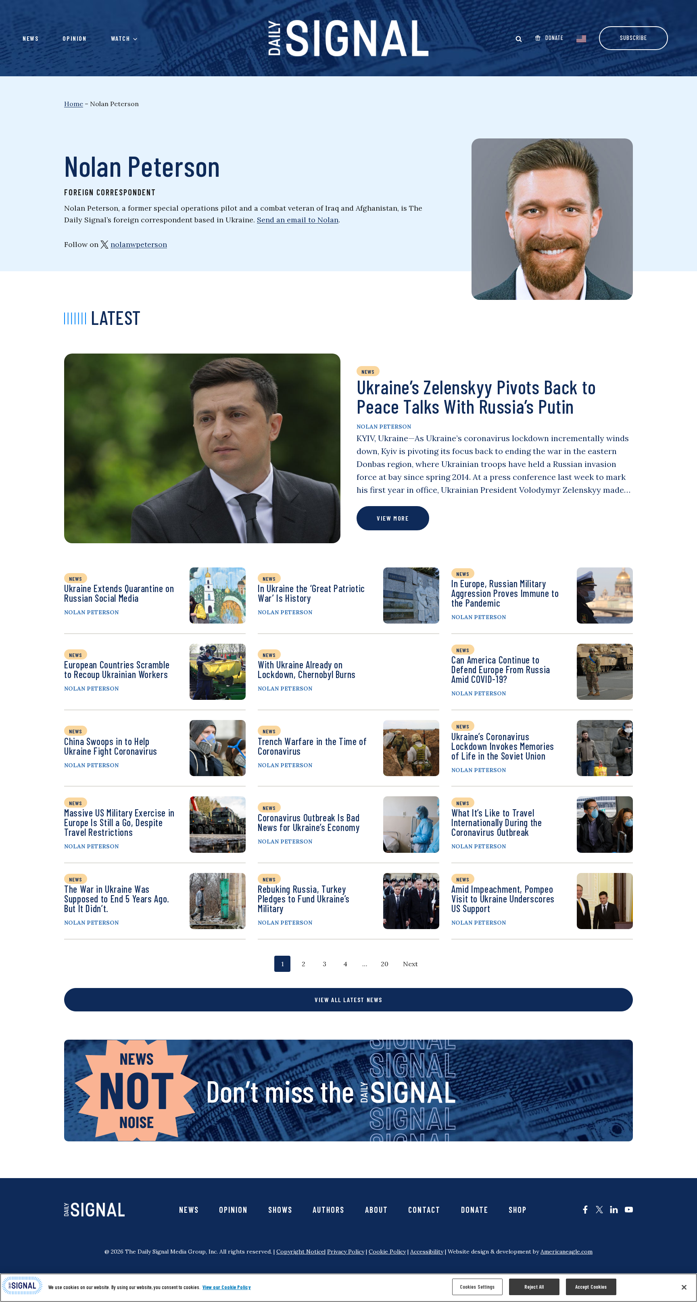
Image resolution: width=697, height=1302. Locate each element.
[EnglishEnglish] (581, 38)
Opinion (74, 38)
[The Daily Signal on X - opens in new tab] (599, 1209)
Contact (424, 1209)
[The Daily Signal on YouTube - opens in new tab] (629, 1210)
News (30, 38)
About (376, 1209)
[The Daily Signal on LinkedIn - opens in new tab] (613, 1209)
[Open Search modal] (518, 38)
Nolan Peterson (384, 426)
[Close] (684, 1287)
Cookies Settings (477, 1286)
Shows (280, 1209)
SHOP (518, 1209)
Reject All (534, 1286)
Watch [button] (120, 38)
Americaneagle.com (566, 1251)
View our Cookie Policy (226, 1287)
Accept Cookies (591, 1286)
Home (73, 104)
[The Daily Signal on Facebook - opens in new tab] (585, 1210)
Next (410, 964)
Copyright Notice (300, 1251)
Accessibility (426, 1251)
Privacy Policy (345, 1251)
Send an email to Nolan (297, 219)
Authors (328, 1209)
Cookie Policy (387, 1251)
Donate (474, 1209)
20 (384, 965)
